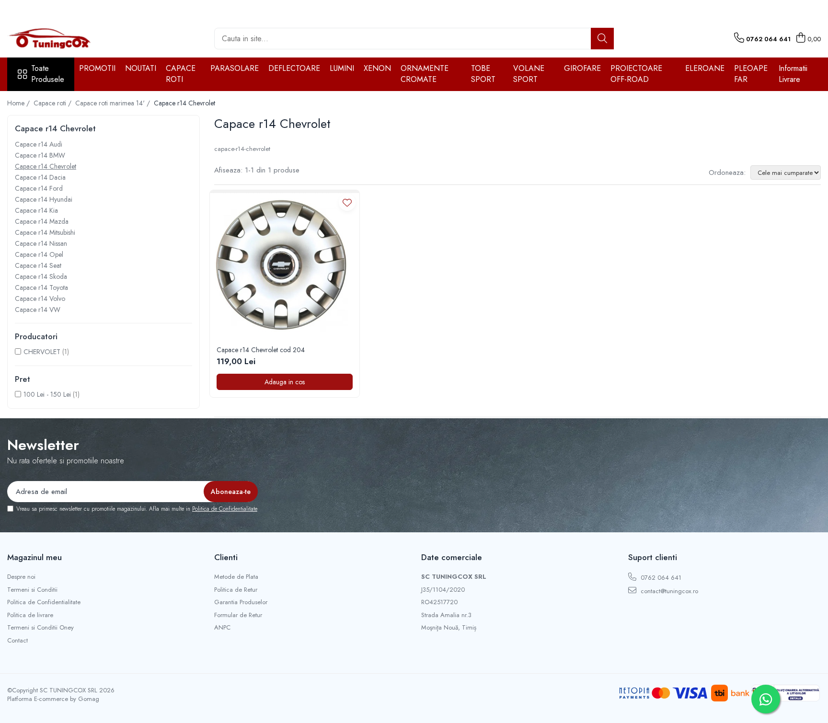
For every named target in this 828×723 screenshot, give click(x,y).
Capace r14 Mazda (42, 221)
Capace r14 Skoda (41, 276)
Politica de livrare (30, 615)
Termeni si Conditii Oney (40, 627)
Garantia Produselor (240, 602)
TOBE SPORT (483, 74)
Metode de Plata (236, 577)
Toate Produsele (47, 74)
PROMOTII (97, 68)
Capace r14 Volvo (40, 298)
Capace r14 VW (37, 309)
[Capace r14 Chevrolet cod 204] (284, 265)
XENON (377, 68)
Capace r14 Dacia (40, 177)
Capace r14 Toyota (41, 287)
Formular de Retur (238, 615)
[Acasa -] (55, 38)
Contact (17, 640)
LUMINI (342, 68)
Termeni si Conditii (32, 589)
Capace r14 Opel (39, 254)
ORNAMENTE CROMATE (424, 74)
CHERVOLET (41, 351)
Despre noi (21, 577)
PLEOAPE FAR (751, 74)
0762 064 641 (660, 577)
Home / (19, 103)
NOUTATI (140, 68)
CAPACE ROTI (181, 74)
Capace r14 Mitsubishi (45, 232)
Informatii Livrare (793, 74)
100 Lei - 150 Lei (47, 394)
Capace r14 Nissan (41, 243)
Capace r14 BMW (40, 155)
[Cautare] (602, 38)
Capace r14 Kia (36, 210)
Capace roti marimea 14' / (113, 103)
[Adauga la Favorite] (347, 202)
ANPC (222, 627)
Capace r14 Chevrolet (45, 166)
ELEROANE (704, 68)
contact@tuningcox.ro (668, 591)
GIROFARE (582, 68)
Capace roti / (53, 103)
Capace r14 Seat (38, 265)
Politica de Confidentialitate (224, 509)
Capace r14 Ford (39, 188)
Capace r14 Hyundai (43, 199)
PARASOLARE (234, 68)
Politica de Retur (235, 589)
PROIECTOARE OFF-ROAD (636, 74)
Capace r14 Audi (38, 144)
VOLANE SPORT (528, 74)
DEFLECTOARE (294, 68)
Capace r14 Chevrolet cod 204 (261, 349)
